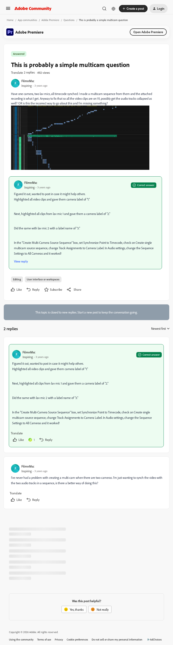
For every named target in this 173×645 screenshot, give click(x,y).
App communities (27, 20)
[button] (8, 10)
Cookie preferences (77, 639)
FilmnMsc (27, 81)
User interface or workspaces (43, 279)
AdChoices (156, 639)
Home (10, 20)
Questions (69, 20)
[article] (86, 395)
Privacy (59, 639)
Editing (17, 279)
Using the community (21, 639)
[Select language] (113, 8)
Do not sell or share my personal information (117, 639)
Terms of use (44, 639)
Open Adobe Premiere (148, 32)
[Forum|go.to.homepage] (33, 8)
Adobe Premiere (50, 20)
